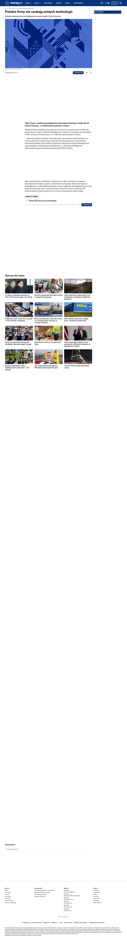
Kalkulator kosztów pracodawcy (42, 892)
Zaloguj (114, 3)
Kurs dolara (8, 898)
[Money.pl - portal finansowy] (17, 3)
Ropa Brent (96, 900)
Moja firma (48, 3)
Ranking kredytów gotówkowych (72, 895)
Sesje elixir (96, 896)
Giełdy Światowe (97, 902)
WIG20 (95, 894)
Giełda (27, 3)
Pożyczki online (68, 903)
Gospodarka (78, 3)
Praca (67, 3)
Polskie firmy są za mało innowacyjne (43, 200)
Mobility (59, 3)
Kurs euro (7, 894)
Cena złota (96, 890)
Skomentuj (79, 73)
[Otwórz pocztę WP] (101, 3)
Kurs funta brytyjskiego (10, 902)
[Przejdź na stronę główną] (7, 4)
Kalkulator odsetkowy (39, 896)
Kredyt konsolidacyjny (69, 892)
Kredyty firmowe (68, 907)
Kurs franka (8, 896)
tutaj (40, 935)
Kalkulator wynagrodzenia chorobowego (44, 890)
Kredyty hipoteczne (68, 899)
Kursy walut (8, 892)
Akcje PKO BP (96, 892)
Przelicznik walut (9, 900)
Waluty (36, 3)
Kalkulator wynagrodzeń (40, 894)
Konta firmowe (67, 910)
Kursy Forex (96, 898)
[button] (107, 3)
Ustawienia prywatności (96, 922)
